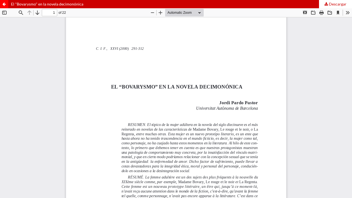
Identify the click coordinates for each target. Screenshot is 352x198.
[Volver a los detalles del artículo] (4, 4)
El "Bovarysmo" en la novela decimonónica (47, 4)
